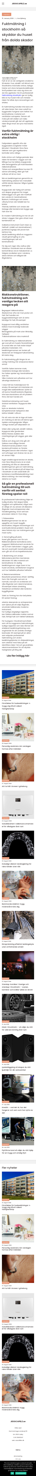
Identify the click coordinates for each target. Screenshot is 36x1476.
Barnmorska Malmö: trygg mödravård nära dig (13, 905)
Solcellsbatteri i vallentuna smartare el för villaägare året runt (17, 825)
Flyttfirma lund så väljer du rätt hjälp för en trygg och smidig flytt (17, 1151)
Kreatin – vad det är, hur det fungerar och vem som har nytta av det (17, 1110)
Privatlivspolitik (20, 1473)
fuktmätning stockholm (11, 95)
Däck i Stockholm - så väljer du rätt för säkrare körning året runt (17, 1028)
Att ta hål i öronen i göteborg (14, 786)
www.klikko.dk (19, 1440)
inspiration (6, 14)
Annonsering (18, 1456)
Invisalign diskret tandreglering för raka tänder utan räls (16, 865)
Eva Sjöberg (21, 18)
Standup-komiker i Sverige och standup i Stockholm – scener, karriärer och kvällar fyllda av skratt (17, 987)
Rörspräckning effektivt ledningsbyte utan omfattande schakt (18, 945)
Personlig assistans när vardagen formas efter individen (16, 747)
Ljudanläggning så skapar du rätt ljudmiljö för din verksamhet (16, 1068)
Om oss (18, 1459)
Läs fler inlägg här (18, 655)
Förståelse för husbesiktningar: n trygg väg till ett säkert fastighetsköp (16, 706)
